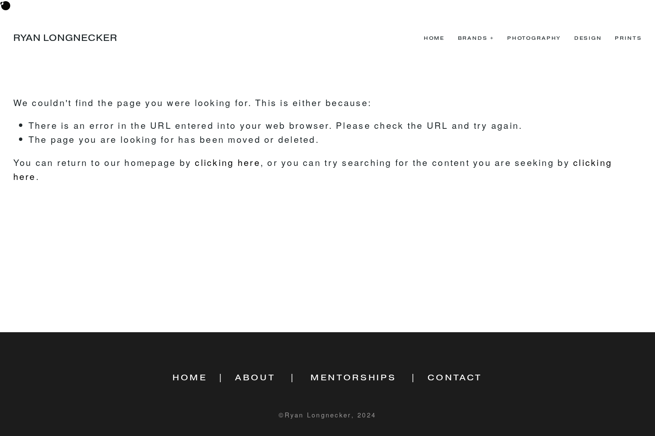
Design (588, 38)
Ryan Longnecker (65, 38)
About (255, 378)
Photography (534, 38)
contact (455, 378)
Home (434, 38)
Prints (628, 38)
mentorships (353, 378)
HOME (189, 378)
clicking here (227, 162)
